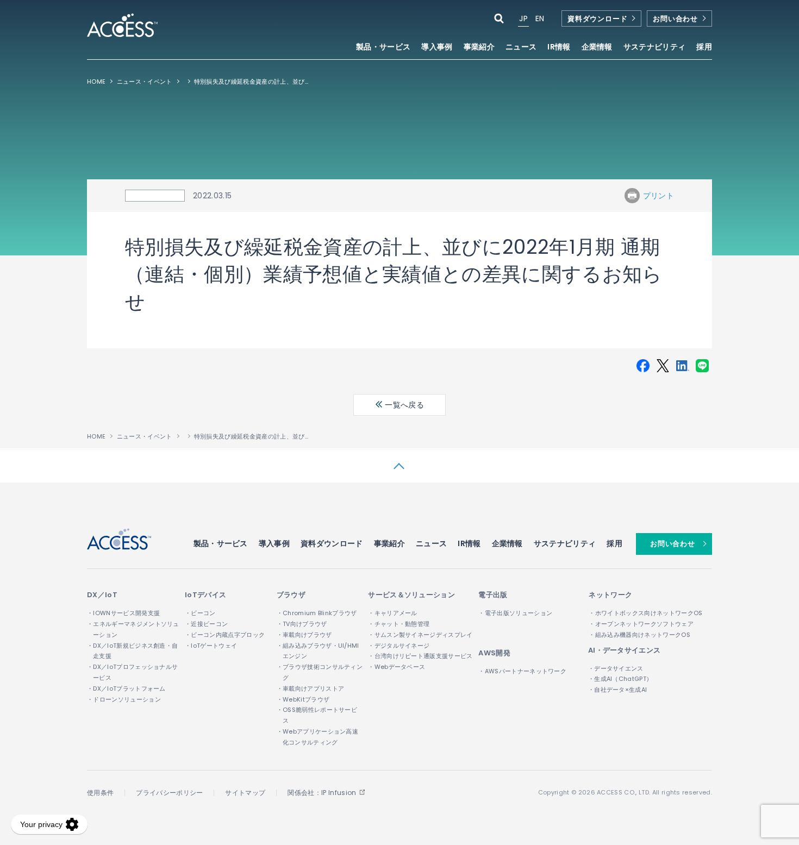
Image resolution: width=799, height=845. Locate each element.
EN (540, 18)
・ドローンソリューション (124, 699)
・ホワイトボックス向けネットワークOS (645, 613)
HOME (96, 81)
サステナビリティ (565, 543)
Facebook (643, 365)
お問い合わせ (675, 19)
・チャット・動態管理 (398, 623)
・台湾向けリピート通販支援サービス (420, 656)
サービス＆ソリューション (411, 595)
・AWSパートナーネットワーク (522, 671)
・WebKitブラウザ (303, 699)
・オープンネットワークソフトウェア (641, 623)
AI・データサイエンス (624, 650)
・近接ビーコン (206, 623)
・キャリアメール (392, 613)
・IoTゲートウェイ (211, 645)
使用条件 (100, 792)
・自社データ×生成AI (617, 689)
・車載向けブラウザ (304, 634)
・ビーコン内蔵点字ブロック (225, 634)
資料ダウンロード (597, 19)
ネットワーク (610, 595)
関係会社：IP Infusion (322, 792)
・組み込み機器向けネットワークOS (639, 634)
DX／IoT (102, 595)
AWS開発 (494, 653)
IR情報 (469, 543)
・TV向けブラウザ (302, 623)
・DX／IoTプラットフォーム (126, 688)
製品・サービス (220, 543)
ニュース (520, 47)
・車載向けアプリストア (311, 688)
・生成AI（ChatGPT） (620, 678)
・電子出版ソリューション (515, 613)
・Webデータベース (396, 666)
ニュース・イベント (144, 81)
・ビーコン (200, 613)
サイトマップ (245, 792)
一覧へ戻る (403, 404)
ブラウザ (291, 595)
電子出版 (492, 595)
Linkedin (682, 365)
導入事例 (436, 47)
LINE (702, 365)
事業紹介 (389, 543)
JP (523, 18)
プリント (658, 195)
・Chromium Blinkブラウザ (317, 613)
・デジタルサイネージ (398, 645)
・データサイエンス (616, 668)
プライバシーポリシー (169, 792)
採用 (704, 47)
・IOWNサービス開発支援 (123, 613)
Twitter (662, 365)
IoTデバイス (205, 595)
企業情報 (507, 543)
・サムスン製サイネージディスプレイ (420, 634)
